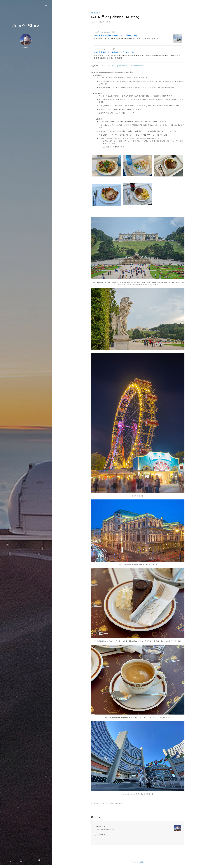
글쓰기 (12, 860)
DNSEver (142, 862)
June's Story (25, 25)
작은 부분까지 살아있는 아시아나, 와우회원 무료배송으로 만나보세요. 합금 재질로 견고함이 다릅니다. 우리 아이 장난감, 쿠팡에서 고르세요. (137, 56)
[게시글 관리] (102, 803)
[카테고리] (5, 5)
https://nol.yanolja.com (102, 32)
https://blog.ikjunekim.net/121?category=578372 (126, 66)
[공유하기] (99, 803)
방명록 (21, 860)
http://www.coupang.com (103, 49)
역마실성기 (95, 13)
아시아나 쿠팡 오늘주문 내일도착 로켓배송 (114, 52)
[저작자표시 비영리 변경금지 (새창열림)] (119, 803)
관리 (39, 860)
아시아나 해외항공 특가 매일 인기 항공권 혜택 (115, 35)
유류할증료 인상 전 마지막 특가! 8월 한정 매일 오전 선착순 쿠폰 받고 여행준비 (126, 39)
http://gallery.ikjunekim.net (104, 829)
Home (30, 860)
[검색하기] (46, 5)
